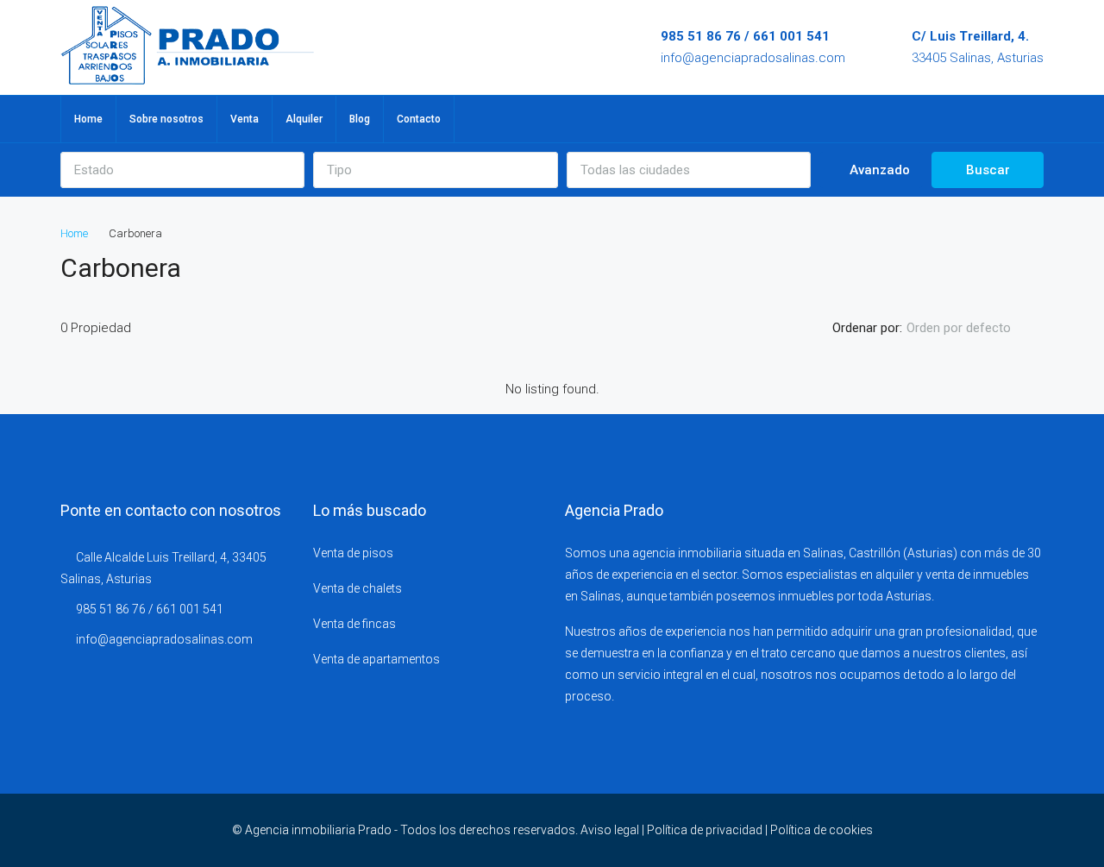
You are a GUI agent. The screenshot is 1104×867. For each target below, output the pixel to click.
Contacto (419, 119)
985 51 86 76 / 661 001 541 (745, 36)
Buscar (988, 170)
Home (88, 119)
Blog (359, 119)
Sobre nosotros (166, 119)
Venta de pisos (353, 553)
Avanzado (878, 170)
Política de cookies (821, 830)
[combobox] (182, 170)
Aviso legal (609, 830)
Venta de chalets (357, 588)
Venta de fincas (354, 624)
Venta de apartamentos (376, 659)
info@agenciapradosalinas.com (753, 58)
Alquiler (304, 119)
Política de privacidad (704, 830)
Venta (244, 119)
